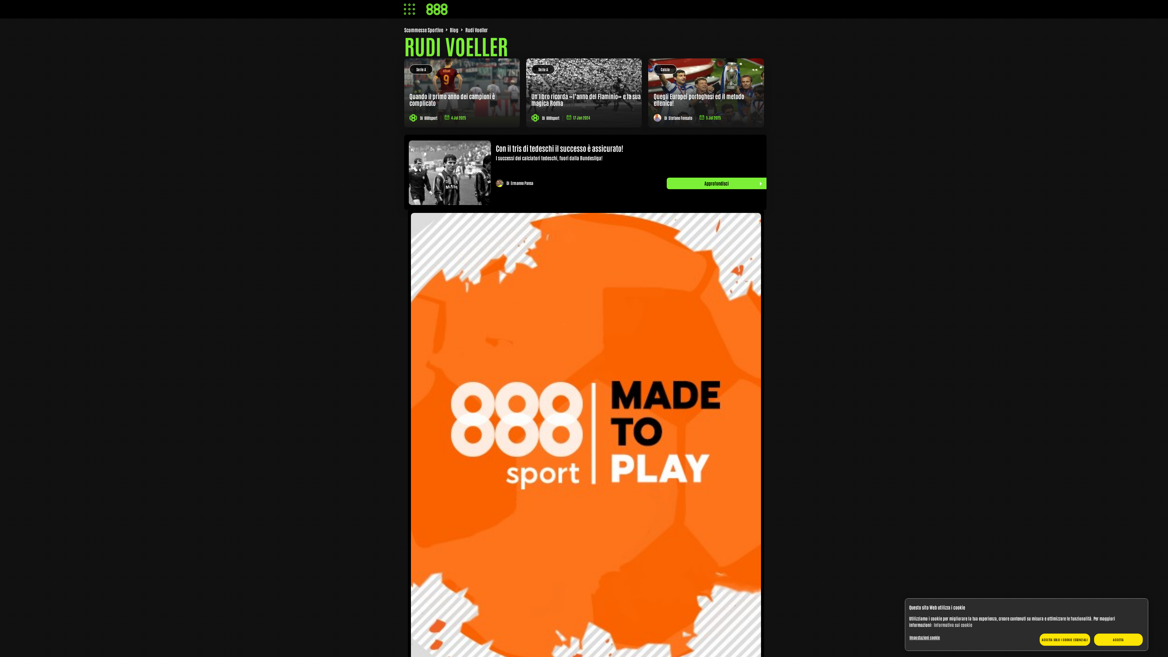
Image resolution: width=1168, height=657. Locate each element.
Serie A (421, 69)
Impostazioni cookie (924, 637)
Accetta (1118, 639)
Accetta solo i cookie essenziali (1065, 639)
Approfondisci (716, 183)
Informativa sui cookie (953, 624)
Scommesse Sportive (423, 30)
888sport (430, 118)
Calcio (665, 69)
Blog (454, 30)
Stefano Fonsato (680, 118)
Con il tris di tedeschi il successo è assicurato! (559, 148)
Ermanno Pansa (522, 183)
